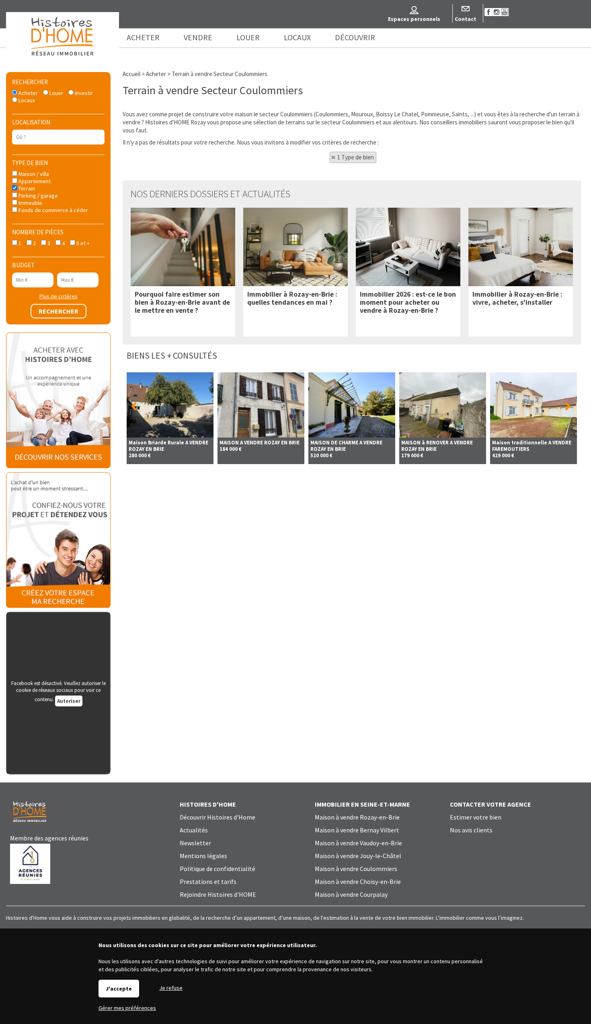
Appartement (34, 181)
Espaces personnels (414, 19)
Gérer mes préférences (127, 1008)
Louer (55, 93)
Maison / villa (33, 174)
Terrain (26, 188)
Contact (465, 19)
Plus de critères (58, 296)
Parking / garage (37, 195)
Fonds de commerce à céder (52, 210)
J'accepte (119, 988)
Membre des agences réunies (49, 838)
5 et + (82, 243)
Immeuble (29, 202)
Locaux (26, 100)
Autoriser (68, 701)
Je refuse (171, 987)
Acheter (27, 93)
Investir (83, 93)
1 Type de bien (355, 157)
